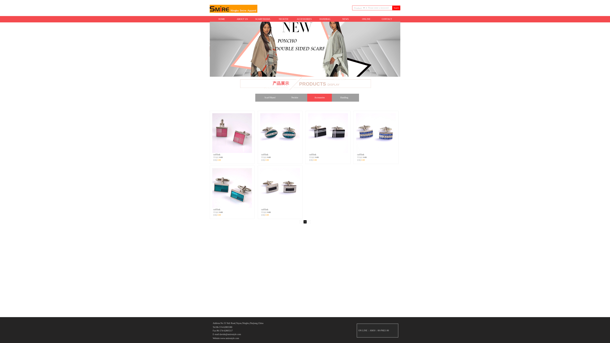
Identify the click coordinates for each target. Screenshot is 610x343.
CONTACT (387, 19)
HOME (221, 19)
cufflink (216, 154)
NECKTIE (283, 19)
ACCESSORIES (304, 19)
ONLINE (366, 19)
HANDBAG (324, 19)
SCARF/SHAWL (263, 19)
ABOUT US (242, 19)
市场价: (216, 157)
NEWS (345, 19)
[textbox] (379, 8)
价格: (215, 160)
